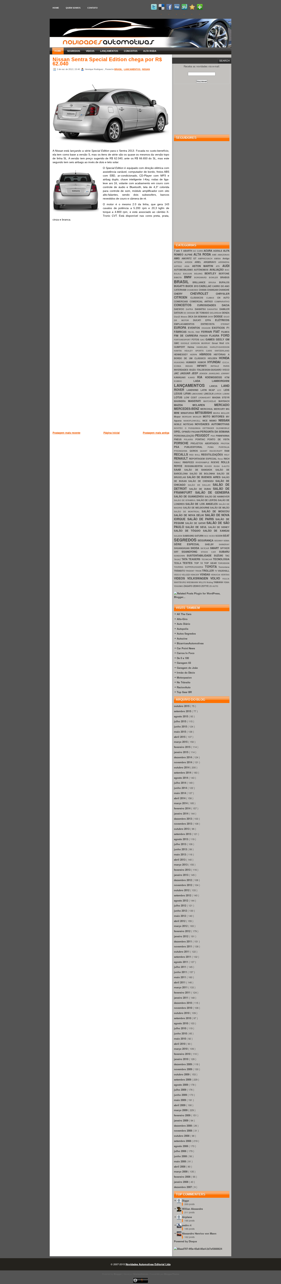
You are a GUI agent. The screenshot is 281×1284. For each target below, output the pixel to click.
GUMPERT (181, 347)
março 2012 (181, 926)
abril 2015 (180, 737)
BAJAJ (178, 273)
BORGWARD (201, 277)
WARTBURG (180, 582)
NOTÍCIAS (189, 424)
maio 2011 (180, 977)
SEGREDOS (73, 51)
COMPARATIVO (221, 301)
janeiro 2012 (181, 936)
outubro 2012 (182, 890)
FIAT (217, 331)
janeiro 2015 (181, 752)
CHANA (203, 289)
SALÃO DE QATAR (196, 523)
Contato (92, 8)
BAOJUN (188, 273)
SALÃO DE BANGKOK (199, 469)
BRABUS (224, 277)
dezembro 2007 (183, 1187)
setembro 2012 (183, 895)
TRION (198, 570)
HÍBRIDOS (206, 354)
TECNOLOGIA (221, 559)
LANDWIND (194, 390)
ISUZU (193, 369)
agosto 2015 (181, 716)
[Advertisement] (122, 454)
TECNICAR (207, 559)
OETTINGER (209, 428)
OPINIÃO (186, 431)
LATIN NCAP (209, 390)
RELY (226, 454)
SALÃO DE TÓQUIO (188, 530)
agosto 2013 (181, 839)
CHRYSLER (222, 293)
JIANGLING (215, 373)
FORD (225, 335)
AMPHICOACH (206, 258)
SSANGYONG (191, 551)
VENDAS (205, 574)
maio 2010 (180, 1038)
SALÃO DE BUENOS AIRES (204, 477)
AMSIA (218, 258)
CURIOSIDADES (209, 305)
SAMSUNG (189, 535)
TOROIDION (223, 563)
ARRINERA (223, 262)
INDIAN (191, 366)
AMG (178, 258)
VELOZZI (186, 574)
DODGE (219, 316)
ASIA (188, 266)
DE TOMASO (203, 312)
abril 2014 (180, 798)
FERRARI (207, 332)
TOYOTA (211, 566)
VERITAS (225, 574)
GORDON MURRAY (201, 343)
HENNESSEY (182, 354)
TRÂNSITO (180, 570)
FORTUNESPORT (183, 339)
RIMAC (178, 462)
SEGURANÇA (206, 540)
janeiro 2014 (181, 813)
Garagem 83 (184, 663)
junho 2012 (181, 910)
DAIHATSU (213, 309)
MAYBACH (223, 401)
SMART (215, 548)
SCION (219, 535)
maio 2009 (180, 1100)
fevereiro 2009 (182, 1115)
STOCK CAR (210, 551)
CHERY (182, 293)
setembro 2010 (183, 1018)
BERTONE (224, 273)
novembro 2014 (183, 762)
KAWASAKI (181, 377)
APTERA (179, 262)
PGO (213, 435)
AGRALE (218, 250)
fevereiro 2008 (182, 1176)
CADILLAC (205, 286)
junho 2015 (181, 726)
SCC (206, 535)
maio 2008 (180, 1161)
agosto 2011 (181, 962)
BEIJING (199, 273)
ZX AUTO (213, 586)
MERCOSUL (207, 409)
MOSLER (198, 416)
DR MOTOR (183, 320)
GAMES (210, 339)
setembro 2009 (183, 1079)
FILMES (225, 332)
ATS (219, 266)
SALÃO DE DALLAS (200, 484)
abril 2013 (180, 859)
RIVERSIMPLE (203, 462)
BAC (227, 269)
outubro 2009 (182, 1074)
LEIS (226, 390)
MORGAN (187, 416)
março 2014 (181, 803)
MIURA (217, 413)
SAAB (179, 469)
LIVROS (218, 393)
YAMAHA (218, 582)
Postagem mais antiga (156, 433)
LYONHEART (205, 397)
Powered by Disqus (185, 1241)
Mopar (178, 416)
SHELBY (212, 544)
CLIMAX (211, 297)
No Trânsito (183, 682)
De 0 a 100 (183, 658)
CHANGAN (212, 289)
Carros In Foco (185, 653)
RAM (226, 450)
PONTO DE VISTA (218, 439)
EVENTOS (195, 328)
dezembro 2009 (183, 1064)
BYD (196, 286)
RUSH (218, 466)
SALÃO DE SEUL (196, 527)
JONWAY (225, 373)
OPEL (178, 431)
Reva (221, 458)
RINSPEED (189, 462)
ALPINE (188, 254)
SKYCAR (205, 548)
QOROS (195, 450)
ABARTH (188, 250)
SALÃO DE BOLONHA (203, 473)
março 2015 (181, 742)
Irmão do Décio (186, 672)
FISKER (204, 335)
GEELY (220, 339)
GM (227, 339)
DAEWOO (180, 309)
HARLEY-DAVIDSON (219, 347)
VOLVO (216, 578)
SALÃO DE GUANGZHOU (189, 496)
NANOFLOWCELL (193, 420)
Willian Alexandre (192, 1209)
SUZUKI (219, 555)
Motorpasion (184, 677)
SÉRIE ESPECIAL (189, 544)
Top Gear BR (184, 692)
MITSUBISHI (204, 412)
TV (216, 570)
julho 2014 (180, 782)
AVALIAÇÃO (217, 269)
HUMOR (202, 362)
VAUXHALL (223, 570)
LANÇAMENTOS (109, 51)
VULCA (225, 578)
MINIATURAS (188, 413)
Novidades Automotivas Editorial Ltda (148, 1264)
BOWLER (214, 277)
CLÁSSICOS (198, 297)
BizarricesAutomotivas (190, 643)
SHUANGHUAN (182, 548)
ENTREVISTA (211, 324)
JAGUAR (186, 373)
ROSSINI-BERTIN (195, 466)
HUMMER (191, 362)
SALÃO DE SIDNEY (218, 527)
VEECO (178, 574)
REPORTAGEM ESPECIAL (203, 458)
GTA (227, 343)
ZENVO (197, 586)
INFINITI (204, 366)
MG (227, 409)
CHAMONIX (193, 289)
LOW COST (191, 397)
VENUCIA (216, 574)
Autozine (182, 638)
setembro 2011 (183, 957)
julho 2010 (180, 1028)
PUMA (213, 447)
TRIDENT (190, 570)
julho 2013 (180, 844)
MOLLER (225, 413)
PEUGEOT (202, 435)
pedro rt (186, 1225)
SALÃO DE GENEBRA (212, 492)
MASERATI (196, 401)
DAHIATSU (201, 309)
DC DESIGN (190, 312)
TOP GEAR (211, 563)
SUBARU (224, 551)
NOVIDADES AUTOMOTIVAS (212, 424)
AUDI (225, 266)
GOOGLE (186, 343)
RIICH (226, 458)
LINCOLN (209, 393)
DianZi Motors (181, 316)
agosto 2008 (181, 1146)
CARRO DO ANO (220, 286)
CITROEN (182, 297)
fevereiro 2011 (182, 992)
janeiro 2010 (181, 1059)
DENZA (225, 312)
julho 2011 (180, 967)
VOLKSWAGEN (198, 578)
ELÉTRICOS (222, 320)
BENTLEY (212, 273)
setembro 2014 (183, 772)
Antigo (226, 258)
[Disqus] (111, 279)
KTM (227, 377)
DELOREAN (216, 312)
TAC (227, 555)
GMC (177, 343)
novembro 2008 (183, 1130)
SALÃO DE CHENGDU (201, 481)
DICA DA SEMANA (198, 316)
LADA (202, 381)
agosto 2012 (181, 900)
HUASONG (180, 362)
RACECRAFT (217, 450)
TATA (185, 559)
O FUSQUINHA (193, 428)
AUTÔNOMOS (201, 269)
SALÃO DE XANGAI (216, 530)
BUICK (189, 286)
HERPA (194, 354)
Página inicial (111, 433)
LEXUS (179, 393)
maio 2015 (180, 731)
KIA (201, 377)
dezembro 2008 (183, 1125)
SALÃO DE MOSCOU (215, 511)
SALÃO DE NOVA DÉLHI (189, 515)
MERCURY (220, 409)
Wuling (210, 582)
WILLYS (202, 582)
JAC (177, 373)
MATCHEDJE (210, 401)
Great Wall (218, 343)
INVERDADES (181, 369)
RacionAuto (184, 687)
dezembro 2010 (183, 1003)
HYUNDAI (214, 362)
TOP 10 (199, 563)
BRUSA (214, 282)
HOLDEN (213, 358)
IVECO (226, 369)
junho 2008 (181, 1156)
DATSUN (179, 312)
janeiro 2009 (181, 1120)
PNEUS (179, 439)
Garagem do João (187, 668)
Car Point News (186, 648)
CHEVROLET (203, 293)
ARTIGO (179, 266)
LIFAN (188, 393)
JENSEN (204, 373)
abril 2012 (180, 921)
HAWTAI (179, 350)
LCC (220, 390)
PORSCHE (182, 443)
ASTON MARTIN (204, 266)
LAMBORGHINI (220, 381)
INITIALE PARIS (220, 366)
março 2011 (181, 987)
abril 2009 (180, 1105)
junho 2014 (181, 788)
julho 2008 (180, 1151)
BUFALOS (224, 282)
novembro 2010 (183, 1008)
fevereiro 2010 (182, 1054)
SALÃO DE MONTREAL (188, 511)
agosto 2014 (181, 778)
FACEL (192, 331)
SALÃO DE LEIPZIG (207, 500)
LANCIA (215, 386)
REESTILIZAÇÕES (212, 454)
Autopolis (182, 629)
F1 (228, 328)
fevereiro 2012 (182, 931)
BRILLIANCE (200, 282)
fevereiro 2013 (182, 869)
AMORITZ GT (190, 258)
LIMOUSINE (198, 393)
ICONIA (179, 366)
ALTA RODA (149, 51)
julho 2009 (180, 1089)
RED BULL (195, 454)
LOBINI (226, 393)
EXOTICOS (219, 328)
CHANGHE (223, 289)
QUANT (205, 450)
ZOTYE (205, 586)
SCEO (212, 535)
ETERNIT (225, 324)
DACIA (225, 305)
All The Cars (184, 614)
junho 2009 (181, 1095)
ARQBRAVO (211, 262)
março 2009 (181, 1110)
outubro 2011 (182, 951)
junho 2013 (181, 849)
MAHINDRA (181, 401)
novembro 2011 (183, 946)
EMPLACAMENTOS (187, 324)
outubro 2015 (182, 706)
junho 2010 (181, 1033)
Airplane (187, 1217)
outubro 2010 (182, 1013)
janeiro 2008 (181, 1182)
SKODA (196, 548)
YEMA (226, 582)
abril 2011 (180, 982)
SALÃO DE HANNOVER (217, 496)
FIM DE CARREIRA (187, 335)
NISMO (213, 420)
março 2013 (181, 864)
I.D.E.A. (225, 362)
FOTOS (196, 339)
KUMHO (183, 381)
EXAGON (207, 327)
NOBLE (178, 424)
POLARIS (189, 439)
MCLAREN (203, 405)
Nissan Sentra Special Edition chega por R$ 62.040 (107, 62)
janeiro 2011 (181, 997)
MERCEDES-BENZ (187, 408)
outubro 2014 (182, 767)
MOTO (207, 416)
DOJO (226, 316)
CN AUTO (223, 297)
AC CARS (198, 250)
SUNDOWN (180, 555)
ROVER (209, 466)
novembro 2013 (183, 823)
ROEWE (216, 462)
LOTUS (179, 397)
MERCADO (221, 405)
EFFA (210, 320)
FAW (198, 331)
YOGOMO (179, 586)
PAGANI (195, 431)
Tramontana (223, 567)
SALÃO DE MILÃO (219, 507)
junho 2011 (181, 972)
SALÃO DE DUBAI (201, 489)
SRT (178, 551)
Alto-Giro (182, 619)
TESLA (178, 563)
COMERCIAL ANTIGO (202, 301)
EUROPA (181, 327)
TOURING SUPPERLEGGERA (189, 567)
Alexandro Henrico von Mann (199, 1233)
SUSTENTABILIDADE (200, 555)
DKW (211, 316)
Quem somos (73, 8)
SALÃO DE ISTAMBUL (185, 500)
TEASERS (194, 559)
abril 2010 (180, 1044)
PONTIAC (201, 439)
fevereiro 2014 (182, 808)
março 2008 (181, 1171)
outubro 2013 (182, 829)
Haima (192, 347)
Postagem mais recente (66, 433)
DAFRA (190, 309)
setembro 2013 (183, 834)
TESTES (188, 563)
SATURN (199, 535)
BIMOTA (179, 277)
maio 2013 (180, 854)
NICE (206, 420)
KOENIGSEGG (215, 377)
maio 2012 (180, 916)
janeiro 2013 (181, 875)
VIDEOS (90, 51)
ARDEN (190, 262)
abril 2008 (180, 1166)
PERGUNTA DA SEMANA (214, 431)
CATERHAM (180, 289)
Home (56, 8)
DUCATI (199, 320)
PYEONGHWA (182, 450)
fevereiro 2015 (182, 747)
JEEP (195, 373)
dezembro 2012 (183, 880)
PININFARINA (222, 435)
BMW (189, 277)
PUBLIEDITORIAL (195, 447)
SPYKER (224, 548)
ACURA (208, 250)
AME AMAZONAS (220, 254)
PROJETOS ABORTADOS (206, 443)
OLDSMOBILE (222, 428)
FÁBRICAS (181, 332)
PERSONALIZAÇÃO (184, 435)
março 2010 (181, 1048)
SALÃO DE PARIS (201, 519)
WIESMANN (193, 582)
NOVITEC (179, 428)
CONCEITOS (130, 51)
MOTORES (219, 416)
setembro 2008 (183, 1141)
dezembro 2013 (183, 818)
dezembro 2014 (183, 757)
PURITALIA (224, 447)
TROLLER (208, 570)
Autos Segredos (186, 633)
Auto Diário (183, 624)
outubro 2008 (182, 1136)
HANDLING (203, 347)
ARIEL (199, 262)
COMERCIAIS (182, 301)
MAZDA (183, 405)
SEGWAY (218, 540)
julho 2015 (180, 721)
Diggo (185, 1200)
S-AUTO (225, 466)
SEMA (226, 540)
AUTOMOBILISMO (184, 269)
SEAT (226, 535)
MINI (177, 413)
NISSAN (146, 69)
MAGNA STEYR (220, 397)
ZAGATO (188, 586)
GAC (203, 339)
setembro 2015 (183, 711)
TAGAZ (178, 559)
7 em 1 (178, 250)
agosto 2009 (181, 1084)
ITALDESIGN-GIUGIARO (210, 369)
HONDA (224, 358)
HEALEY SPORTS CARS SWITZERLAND (206, 350)
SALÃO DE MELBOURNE (196, 507)
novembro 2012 (183, 885)
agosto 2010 (181, 1023)
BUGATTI (179, 286)
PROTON (225, 443)
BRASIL (118, 69)
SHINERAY (224, 544)
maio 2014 (180, 793)
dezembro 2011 (183, 941)
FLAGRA (215, 335)
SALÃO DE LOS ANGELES (202, 504)
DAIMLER (224, 309)
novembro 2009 (183, 1069)
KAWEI (192, 377)
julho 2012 (180, 905)
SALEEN (178, 535)
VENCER (195, 574)
